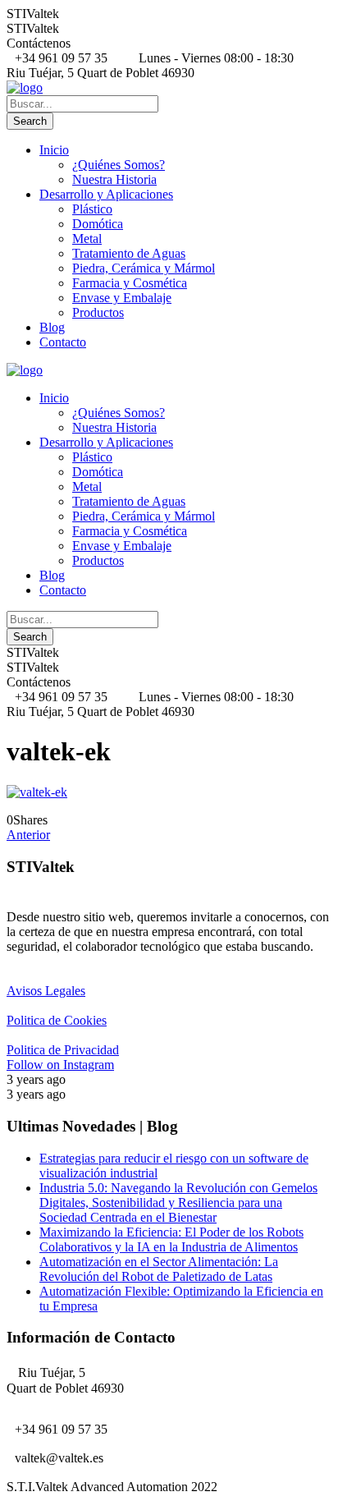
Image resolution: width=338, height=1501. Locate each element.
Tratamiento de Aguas (128, 253)
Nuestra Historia (114, 179)
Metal (87, 239)
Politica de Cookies (57, 1020)
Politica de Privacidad (63, 1050)
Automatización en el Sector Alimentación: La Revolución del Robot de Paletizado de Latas (158, 1269)
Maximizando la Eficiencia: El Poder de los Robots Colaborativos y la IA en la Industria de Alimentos (171, 1239)
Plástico (92, 209)
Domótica (97, 224)
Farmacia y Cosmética (129, 283)
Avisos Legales (46, 991)
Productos (98, 312)
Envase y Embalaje (121, 298)
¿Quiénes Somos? (118, 165)
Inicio (54, 150)
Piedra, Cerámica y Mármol (143, 268)
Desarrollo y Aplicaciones (106, 194)
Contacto (62, 342)
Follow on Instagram (60, 1065)
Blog (52, 327)
